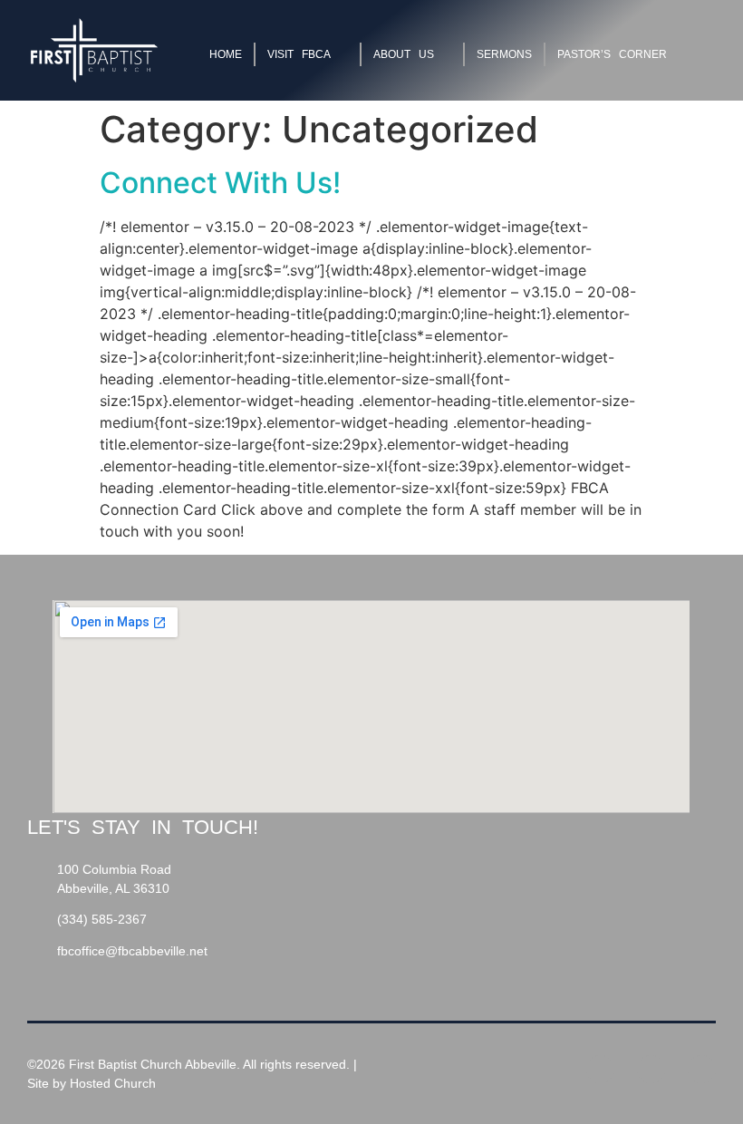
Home (225, 54)
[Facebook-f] (600, 1069)
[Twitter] (651, 1069)
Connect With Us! (220, 182)
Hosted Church (113, 1083)
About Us (403, 54)
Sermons (504, 54)
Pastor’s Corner (612, 54)
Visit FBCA (299, 54)
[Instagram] (702, 1069)
